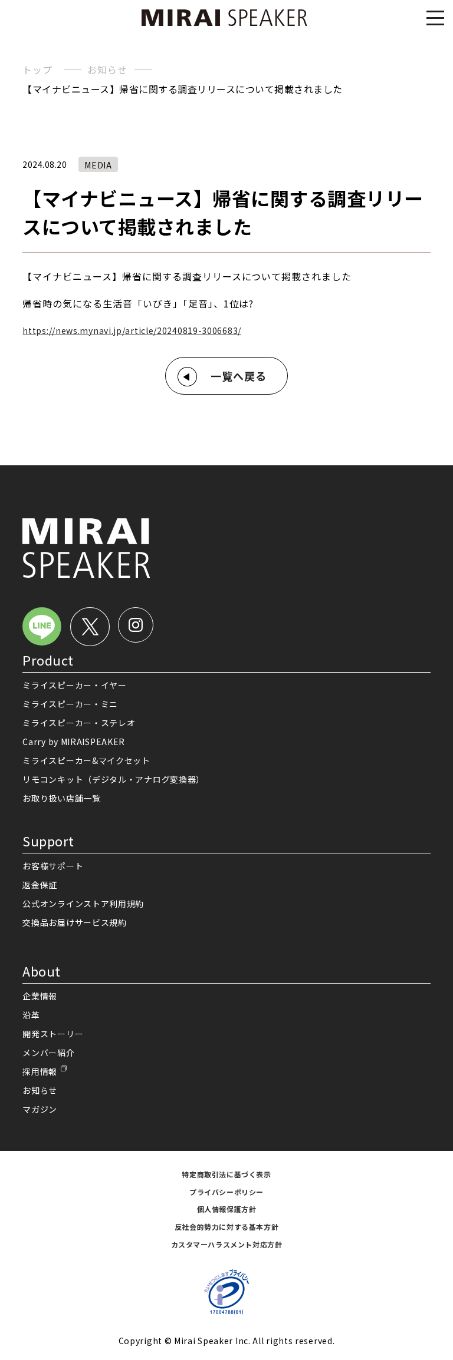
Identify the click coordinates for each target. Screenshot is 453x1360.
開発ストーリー (52, 1034)
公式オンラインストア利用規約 (83, 903)
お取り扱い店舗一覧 (61, 798)
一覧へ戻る (239, 375)
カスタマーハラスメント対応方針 (227, 1244)
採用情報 (39, 1071)
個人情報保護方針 (227, 1209)
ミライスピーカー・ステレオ (78, 723)
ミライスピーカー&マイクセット (86, 760)
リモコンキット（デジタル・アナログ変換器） (113, 779)
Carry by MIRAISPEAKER (73, 741)
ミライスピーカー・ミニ (70, 704)
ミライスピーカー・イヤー (74, 685)
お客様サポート (52, 866)
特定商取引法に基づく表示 (226, 1174)
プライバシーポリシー (226, 1192)
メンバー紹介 (48, 1052)
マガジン (39, 1109)
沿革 (31, 1015)
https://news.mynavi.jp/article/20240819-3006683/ (131, 330)
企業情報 (39, 996)
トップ (37, 69)
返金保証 (39, 885)
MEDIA (98, 165)
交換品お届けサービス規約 (74, 922)
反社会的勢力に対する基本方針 (226, 1227)
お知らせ (107, 69)
